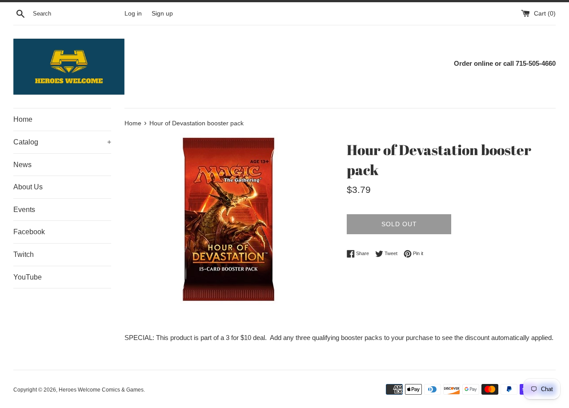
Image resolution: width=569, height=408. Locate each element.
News (22, 164)
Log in (133, 13)
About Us (28, 187)
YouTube (27, 277)
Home (22, 119)
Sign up (162, 13)
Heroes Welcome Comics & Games (101, 390)
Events (24, 209)
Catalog (62, 142)
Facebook (29, 232)
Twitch (23, 254)
